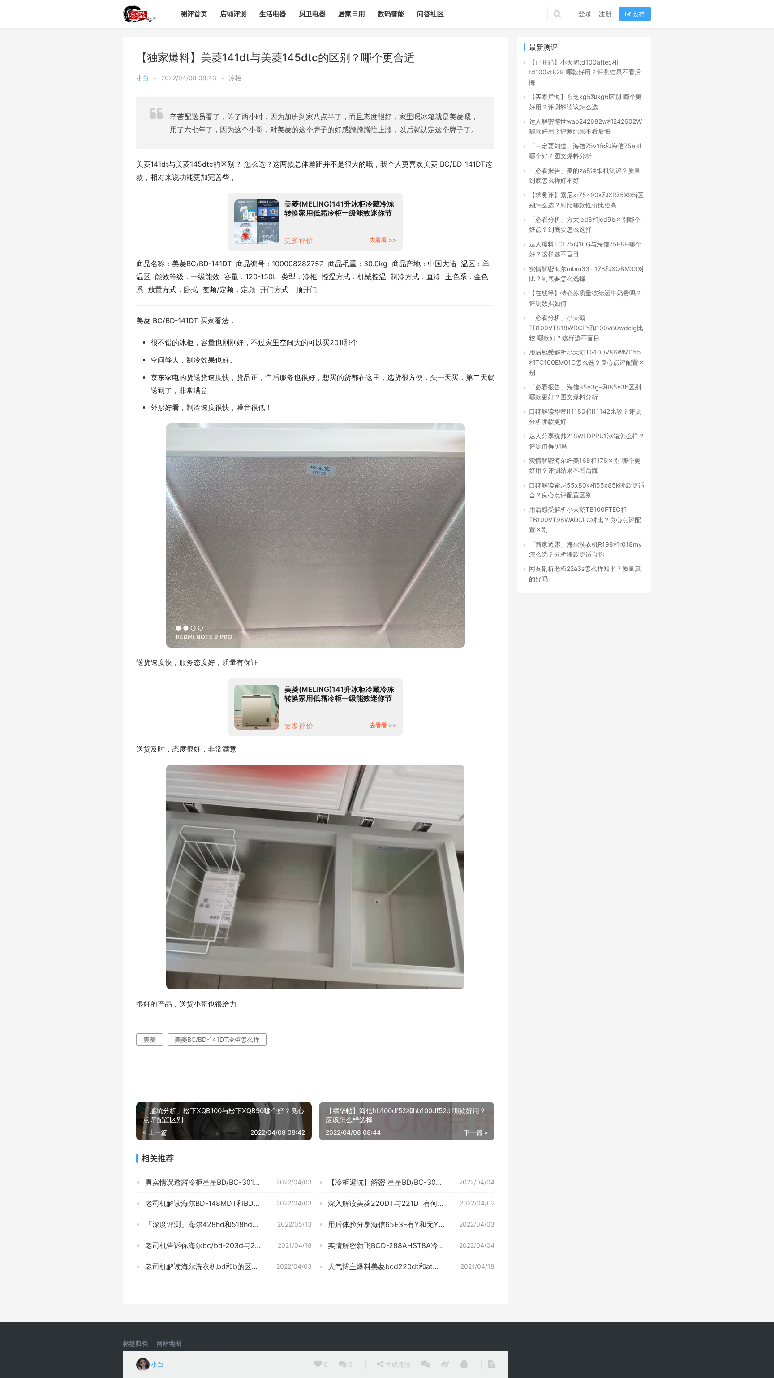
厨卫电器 (312, 13)
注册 (605, 13)
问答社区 (430, 13)
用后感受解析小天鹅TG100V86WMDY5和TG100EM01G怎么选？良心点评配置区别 (587, 362)
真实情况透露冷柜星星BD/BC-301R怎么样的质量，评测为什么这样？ (228, 1182)
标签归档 (135, 1343)
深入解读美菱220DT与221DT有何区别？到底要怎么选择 (411, 1203)
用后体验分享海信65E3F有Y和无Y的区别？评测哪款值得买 (411, 1224)
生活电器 (272, 13)
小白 (142, 78)
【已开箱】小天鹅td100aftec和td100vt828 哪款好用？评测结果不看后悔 (585, 72)
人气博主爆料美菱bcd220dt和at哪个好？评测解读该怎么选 (411, 1266)
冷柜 (235, 78)
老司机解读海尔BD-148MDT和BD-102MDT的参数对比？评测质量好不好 (228, 1203)
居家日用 (351, 13)
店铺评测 (233, 13)
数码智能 (391, 13)
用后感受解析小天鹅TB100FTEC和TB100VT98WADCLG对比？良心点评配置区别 (585, 519)
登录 (585, 13)
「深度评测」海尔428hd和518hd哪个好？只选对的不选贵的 (228, 1224)
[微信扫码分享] (426, 1364)
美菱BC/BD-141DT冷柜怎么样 (217, 1039)
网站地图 (168, 1343)
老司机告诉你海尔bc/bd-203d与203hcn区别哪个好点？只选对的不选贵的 (228, 1245)
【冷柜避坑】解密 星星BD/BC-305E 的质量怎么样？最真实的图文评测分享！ (411, 1182)
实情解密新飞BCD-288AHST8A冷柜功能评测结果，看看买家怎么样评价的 (411, 1245)
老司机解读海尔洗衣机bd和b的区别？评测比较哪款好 (228, 1266)
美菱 (149, 1039)
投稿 (638, 13)
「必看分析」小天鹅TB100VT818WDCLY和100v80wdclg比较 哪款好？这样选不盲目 (586, 327)
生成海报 (396, 1364)
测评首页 (194, 13)
